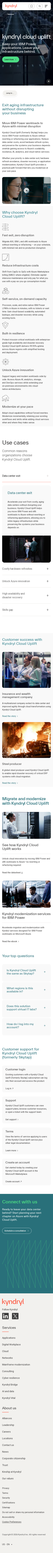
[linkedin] (5, 1316)
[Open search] (40, 6)
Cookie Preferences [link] (11, 1522)
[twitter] (15, 1316)
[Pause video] (48, 81)
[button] (26, 190)
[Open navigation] (46, 6)
